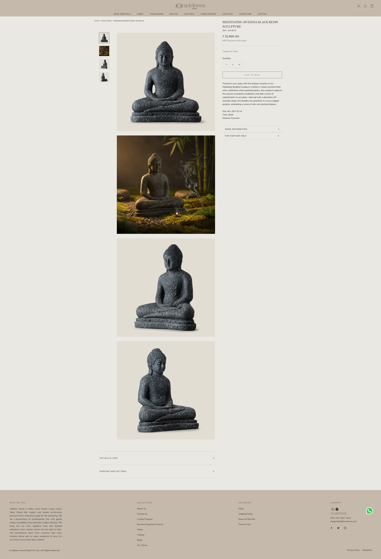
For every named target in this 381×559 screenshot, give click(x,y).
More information (236, 129)
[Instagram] (345, 527)
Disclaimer (367, 550)
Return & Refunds (246, 519)
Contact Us (142, 514)
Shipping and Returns (113, 471)
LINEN (140, 14)
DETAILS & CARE (109, 458)
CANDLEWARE (208, 14)
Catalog (140, 534)
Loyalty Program (145, 519)
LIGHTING (227, 14)
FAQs (241, 508)
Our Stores (142, 545)
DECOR (174, 14)
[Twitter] (338, 527)
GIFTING (262, 14)
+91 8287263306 (338, 513)
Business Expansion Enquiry (150, 524)
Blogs (139, 540)
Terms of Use (244, 524)
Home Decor (106, 21)
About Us (141, 508)
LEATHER (189, 14)
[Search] (365, 6)
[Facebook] (331, 527)
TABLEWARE (157, 14)
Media (140, 529)
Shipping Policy (245, 514)
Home (97, 21)
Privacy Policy (353, 550)
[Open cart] (372, 6)
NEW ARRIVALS (122, 14)
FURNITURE (245, 14)
